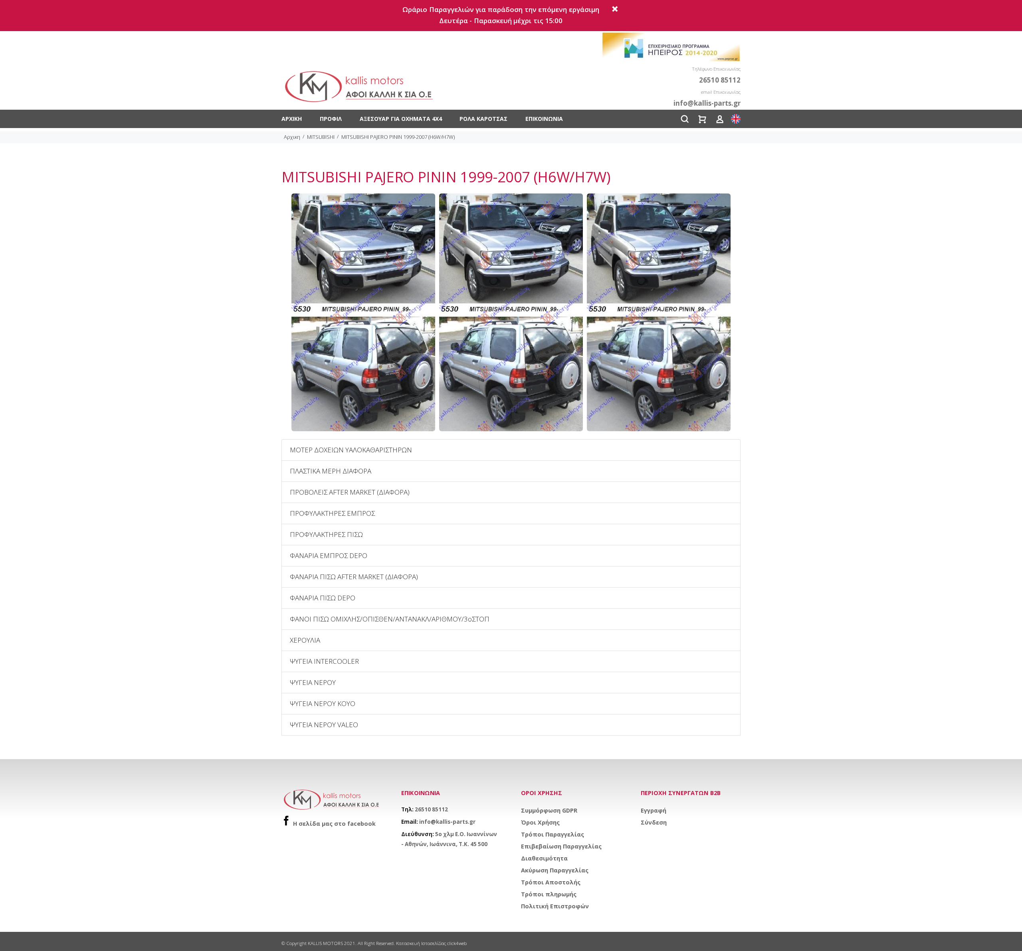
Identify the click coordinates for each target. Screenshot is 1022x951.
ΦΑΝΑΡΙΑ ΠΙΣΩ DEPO (322, 597)
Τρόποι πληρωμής (548, 894)
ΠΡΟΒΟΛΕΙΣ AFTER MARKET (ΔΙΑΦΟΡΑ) (350, 492)
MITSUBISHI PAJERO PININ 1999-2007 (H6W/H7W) (398, 136)
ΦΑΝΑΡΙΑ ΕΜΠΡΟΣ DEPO (328, 555)
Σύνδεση (654, 822)
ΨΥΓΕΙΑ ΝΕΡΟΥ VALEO (324, 724)
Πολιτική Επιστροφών (555, 906)
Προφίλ (331, 118)
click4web (457, 943)
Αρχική (291, 118)
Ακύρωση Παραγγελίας (554, 870)
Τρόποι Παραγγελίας (552, 834)
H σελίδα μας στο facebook (334, 823)
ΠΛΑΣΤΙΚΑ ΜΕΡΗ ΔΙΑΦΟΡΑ (330, 470)
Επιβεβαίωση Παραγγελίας (561, 846)
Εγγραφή (653, 810)
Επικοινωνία (544, 118)
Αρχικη (292, 136)
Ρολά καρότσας (483, 118)
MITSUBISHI (321, 136)
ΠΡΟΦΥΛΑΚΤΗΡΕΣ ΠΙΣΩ (326, 534)
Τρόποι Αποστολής (550, 882)
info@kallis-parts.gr (447, 821)
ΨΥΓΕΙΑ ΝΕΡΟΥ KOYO (322, 703)
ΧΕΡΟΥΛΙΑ (305, 640)
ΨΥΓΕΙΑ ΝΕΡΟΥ (313, 682)
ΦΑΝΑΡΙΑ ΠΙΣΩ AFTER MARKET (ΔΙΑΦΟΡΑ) (354, 576)
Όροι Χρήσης (540, 822)
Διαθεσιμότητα (544, 858)
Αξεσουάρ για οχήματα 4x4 (401, 118)
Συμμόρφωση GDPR (549, 810)
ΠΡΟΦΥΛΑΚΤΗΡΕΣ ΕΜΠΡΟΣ (332, 513)
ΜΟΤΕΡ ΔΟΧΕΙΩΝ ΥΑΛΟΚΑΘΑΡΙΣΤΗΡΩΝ (351, 449)
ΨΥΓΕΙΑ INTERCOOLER (324, 661)
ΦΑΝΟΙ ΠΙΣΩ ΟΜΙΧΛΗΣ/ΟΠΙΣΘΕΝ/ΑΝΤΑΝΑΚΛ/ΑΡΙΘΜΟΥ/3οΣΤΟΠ (389, 618)
